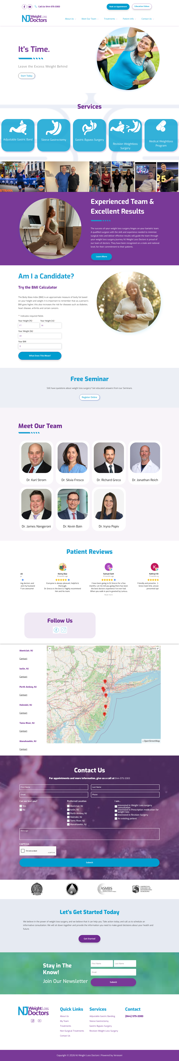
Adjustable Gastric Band (18, 139)
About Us (69, 18)
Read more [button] (89, 595)
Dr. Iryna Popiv (109, 526)
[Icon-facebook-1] (32, 1021)
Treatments (109, 18)
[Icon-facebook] (24, 6)
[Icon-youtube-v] (29, 6)
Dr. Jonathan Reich (145, 480)
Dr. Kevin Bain (72, 526)
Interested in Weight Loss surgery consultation (135, 806)
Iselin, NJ (74, 810)
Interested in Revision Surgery (133, 815)
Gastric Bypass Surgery (89, 140)
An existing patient (127, 818)
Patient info (128, 18)
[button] (157, 583)
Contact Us (146, 18)
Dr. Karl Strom (36, 480)
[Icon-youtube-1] (39, 1021)
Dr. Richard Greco (109, 480)
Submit (89, 862)
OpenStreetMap (152, 741)
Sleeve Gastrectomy (53, 140)
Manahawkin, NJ (78, 824)
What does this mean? (40, 355)
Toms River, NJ (77, 821)
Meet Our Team (89, 18)
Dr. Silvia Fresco (72, 480)
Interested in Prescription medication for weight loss (138, 811)
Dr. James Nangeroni (36, 526)
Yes (24, 806)
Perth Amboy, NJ (78, 813)
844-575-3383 (122, 778)
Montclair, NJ (76, 806)
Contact (23, 658)
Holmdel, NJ (76, 817)
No (24, 810)
